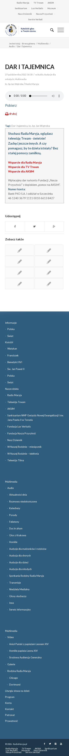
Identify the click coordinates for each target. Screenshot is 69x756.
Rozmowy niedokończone (23, 501)
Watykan (12, 348)
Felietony (14, 521)
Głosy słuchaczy (17, 596)
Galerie (11, 664)
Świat (10, 335)
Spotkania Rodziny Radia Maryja (26, 575)
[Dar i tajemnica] (49, 250)
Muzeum (51, 8)
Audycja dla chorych (20, 555)
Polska (11, 329)
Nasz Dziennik (25, 14)
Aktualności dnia (18, 494)
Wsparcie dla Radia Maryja (25, 162)
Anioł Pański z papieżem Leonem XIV (29, 644)
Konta (8, 702)
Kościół (9, 342)
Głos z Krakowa (17, 535)
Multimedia (43, 43)
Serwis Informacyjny (20, 609)
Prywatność (11, 720)
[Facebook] (44, 744)
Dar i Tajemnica (29, 66)
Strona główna (28, 43)
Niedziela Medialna (19, 589)
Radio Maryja (23, 2)
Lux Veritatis (37, 8)
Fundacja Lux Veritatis (19, 426)
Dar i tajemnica (19, 125)
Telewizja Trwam (16, 402)
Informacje (11, 322)
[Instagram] (55, 744)
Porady (13, 515)
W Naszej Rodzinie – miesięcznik (24, 446)
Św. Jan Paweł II (15, 369)
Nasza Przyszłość (44, 14)
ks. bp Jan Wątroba (39, 125)
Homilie (13, 542)
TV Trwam (38, 2)
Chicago (13, 677)
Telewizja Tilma (15, 460)
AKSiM (51, 2)
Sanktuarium (21, 8)
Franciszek (13, 355)
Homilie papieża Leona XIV (23, 650)
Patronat (10, 714)
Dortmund (14, 684)
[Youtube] (61, 744)
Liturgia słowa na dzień (17, 690)
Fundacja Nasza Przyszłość (21, 433)
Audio (12, 46)
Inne (11, 602)
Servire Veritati (35, 19)
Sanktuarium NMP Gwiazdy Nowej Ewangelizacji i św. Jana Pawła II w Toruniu (35, 417)
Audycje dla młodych (20, 569)
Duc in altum (15, 528)
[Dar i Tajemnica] (19, 250)
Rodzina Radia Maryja (19, 671)
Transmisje (15, 582)
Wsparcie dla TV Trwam (23, 167)
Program (10, 696)
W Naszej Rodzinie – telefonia (23, 453)
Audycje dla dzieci (18, 562)
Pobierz (11, 105)
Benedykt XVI (14, 362)
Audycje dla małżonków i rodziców (27, 548)
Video (10, 637)
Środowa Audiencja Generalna (25, 657)
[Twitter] (50, 744)
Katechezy (14, 508)
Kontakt (9, 709)
